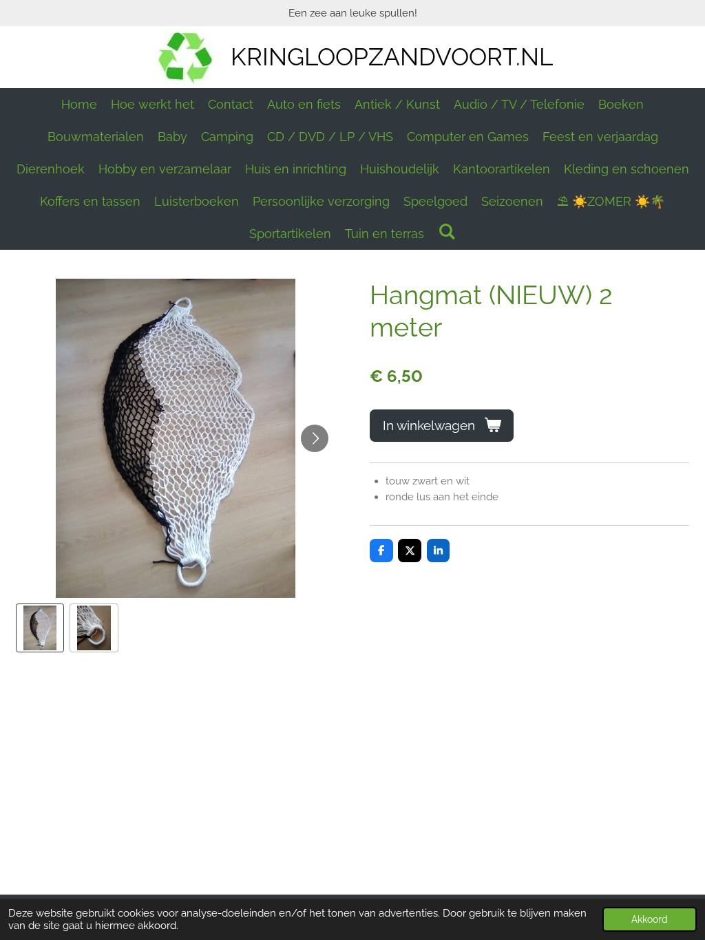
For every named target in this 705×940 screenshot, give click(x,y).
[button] (40, 627)
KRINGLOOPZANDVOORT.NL (392, 57)
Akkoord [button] (649, 919)
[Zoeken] (446, 231)
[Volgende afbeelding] (314, 438)
